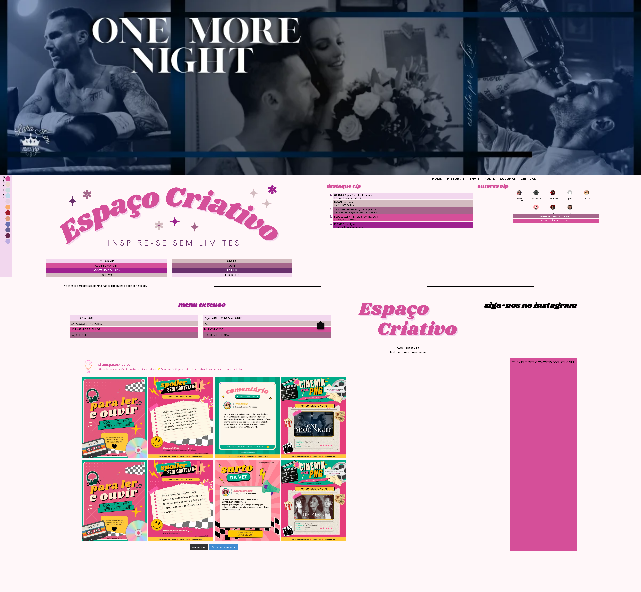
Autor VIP (107, 261)
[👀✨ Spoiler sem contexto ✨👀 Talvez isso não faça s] (180, 418)
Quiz (232, 265)
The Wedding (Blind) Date (350, 209)
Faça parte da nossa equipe (223, 318)
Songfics (232, 261)
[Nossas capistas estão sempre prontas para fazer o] (313, 418)
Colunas (508, 179)
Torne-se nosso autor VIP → (556, 216)
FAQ (206, 324)
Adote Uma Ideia (106, 265)
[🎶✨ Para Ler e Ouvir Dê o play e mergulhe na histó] (114, 418)
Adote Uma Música (106, 270)
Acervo (107, 275)
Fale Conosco (213, 329)
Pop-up (232, 270)
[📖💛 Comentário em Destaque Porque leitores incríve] (247, 418)
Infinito (339, 224)
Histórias (455, 179)
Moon (338, 202)
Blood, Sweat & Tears (348, 216)
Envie (474, 179)
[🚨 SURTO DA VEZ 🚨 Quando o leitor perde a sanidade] (247, 500)
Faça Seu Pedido (82, 335)
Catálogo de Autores (86, 324)
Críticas (528, 179)
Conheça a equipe (83, 318)
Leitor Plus (232, 275)
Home (437, 179)
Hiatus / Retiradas (217, 335)
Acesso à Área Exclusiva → (556, 220)
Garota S (340, 195)
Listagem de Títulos (85, 329)
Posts (489, 179)
